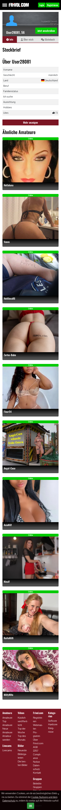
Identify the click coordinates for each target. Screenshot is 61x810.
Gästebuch (49, 39)
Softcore (52, 720)
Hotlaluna (8, 185)
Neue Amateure (7, 730)
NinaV (7, 581)
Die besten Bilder (22, 763)
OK (30, 806)
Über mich (28, 39)
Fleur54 (8, 411)
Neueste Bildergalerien (22, 754)
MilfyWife (8, 694)
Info (11, 39)
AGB (35, 747)
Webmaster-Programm (38, 730)
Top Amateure (7, 723)
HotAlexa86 (9, 298)
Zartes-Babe (10, 355)
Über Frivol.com (38, 741)
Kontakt (37, 772)
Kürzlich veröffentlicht (23, 721)
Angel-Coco (9, 468)
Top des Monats (22, 737)
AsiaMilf (8, 525)
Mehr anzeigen (30, 122)
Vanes (7, 241)
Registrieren (38, 719)
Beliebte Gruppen (37, 785)
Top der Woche (21, 730)
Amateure (7, 717)
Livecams (7, 750)
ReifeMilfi (8, 638)
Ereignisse (51, 730)
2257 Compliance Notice (37, 756)
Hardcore (52, 724)
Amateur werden (6, 737)
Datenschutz (36, 767)
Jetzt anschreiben (46, 31)
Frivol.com (18, 5)
